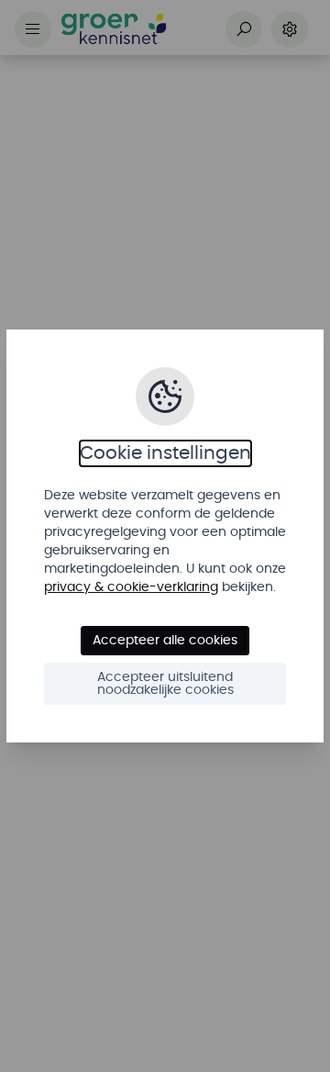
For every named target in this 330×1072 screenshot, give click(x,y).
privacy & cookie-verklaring (131, 587)
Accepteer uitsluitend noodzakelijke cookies (165, 684)
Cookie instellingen (165, 453)
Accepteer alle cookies (165, 640)
